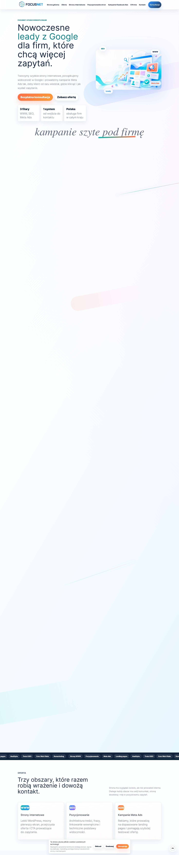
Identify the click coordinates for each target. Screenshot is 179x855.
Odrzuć (98, 846)
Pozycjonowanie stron (96, 5)
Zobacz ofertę (66, 97)
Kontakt (142, 5)
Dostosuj (110, 846)
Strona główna (53, 5)
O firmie (133, 5)
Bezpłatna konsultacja (35, 97)
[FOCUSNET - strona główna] (31, 4)
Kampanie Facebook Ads (118, 5)
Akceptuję (122, 846)
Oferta (64, 5)
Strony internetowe (77, 5)
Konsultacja (155, 5)
